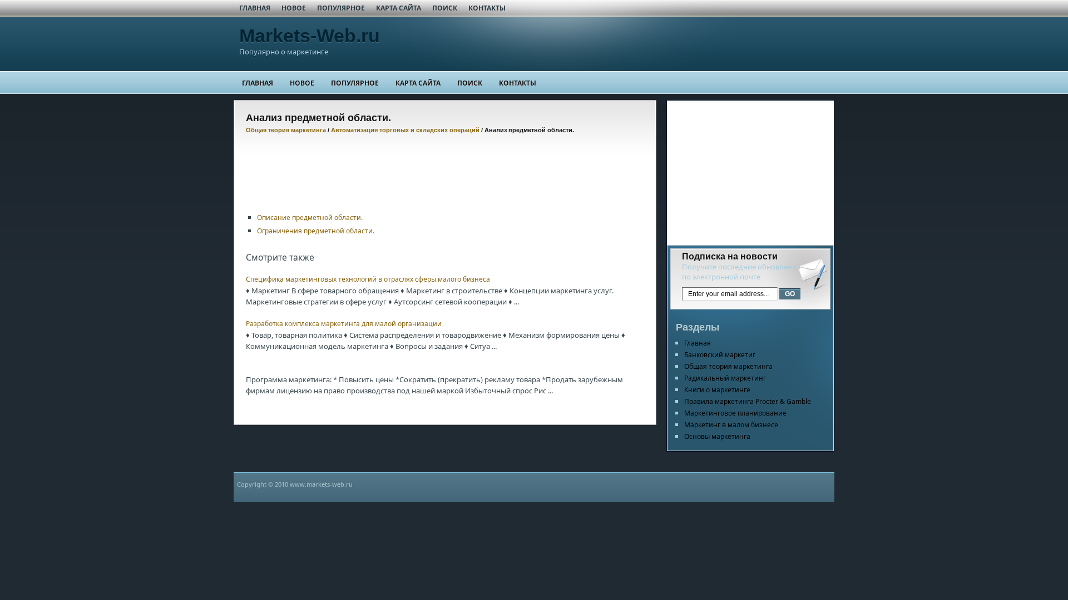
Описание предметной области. (310, 217)
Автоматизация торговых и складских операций (405, 130)
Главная (254, 8)
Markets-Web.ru (309, 35)
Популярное (341, 8)
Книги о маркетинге (717, 389)
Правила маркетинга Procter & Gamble (747, 401)
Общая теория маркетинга (286, 130)
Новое (293, 8)
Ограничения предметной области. (315, 231)
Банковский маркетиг (719, 354)
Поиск (444, 8)
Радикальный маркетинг (725, 378)
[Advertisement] (448, 167)
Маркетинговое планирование (735, 413)
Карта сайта (398, 8)
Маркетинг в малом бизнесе (731, 424)
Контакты (487, 8)
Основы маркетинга (717, 436)
